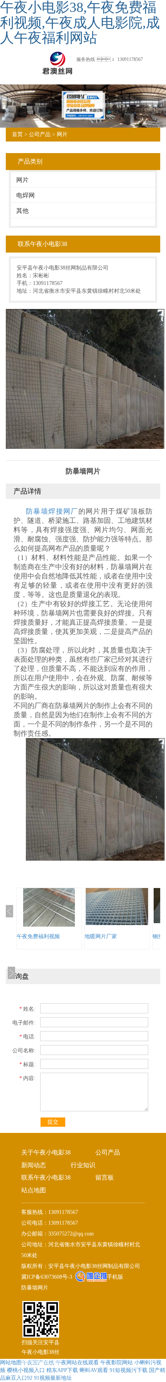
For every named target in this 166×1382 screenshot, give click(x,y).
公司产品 (40, 134)
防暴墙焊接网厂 (52, 511)
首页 (17, 134)
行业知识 (83, 1165)
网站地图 (11, 1362)
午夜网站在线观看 (77, 1362)
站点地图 (33, 1190)
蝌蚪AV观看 (94, 1370)
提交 (52, 1122)
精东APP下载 (62, 1370)
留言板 (104, 1177)
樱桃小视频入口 (26, 1370)
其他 (22, 210)
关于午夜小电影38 (46, 1152)
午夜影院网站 (116, 1362)
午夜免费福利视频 (38, 936)
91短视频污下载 (128, 1370)
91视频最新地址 (53, 1378)
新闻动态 (33, 1165)
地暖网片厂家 (101, 936)
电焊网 (25, 195)
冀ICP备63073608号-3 (46, 1277)
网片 (62, 134)
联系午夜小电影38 (46, 1177)
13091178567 (130, 59)
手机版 (115, 1277)
